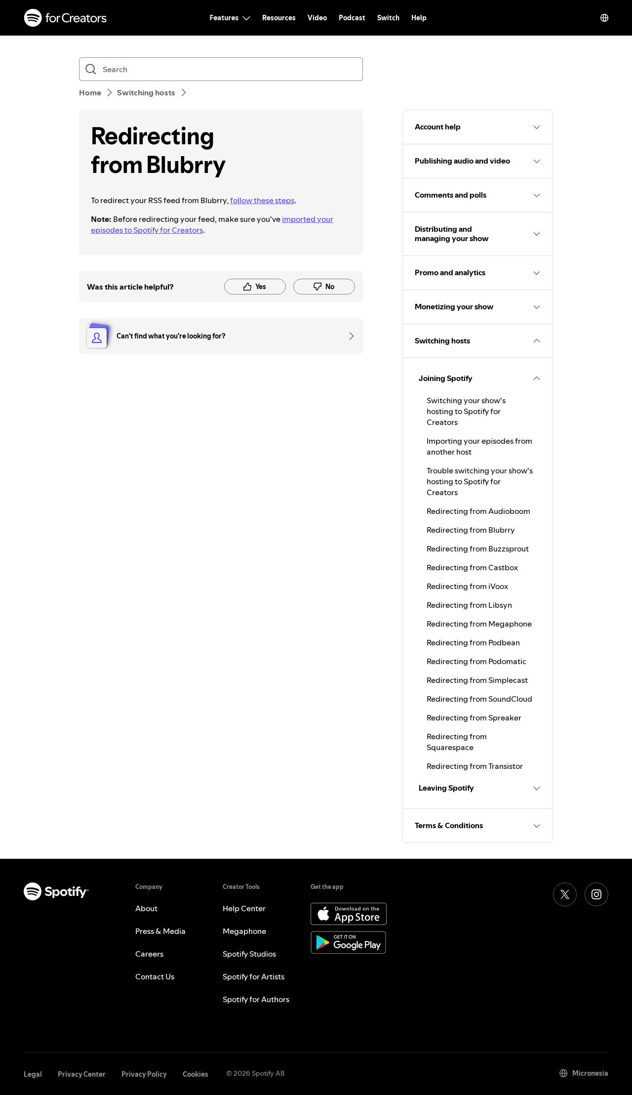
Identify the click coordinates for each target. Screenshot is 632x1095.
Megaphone (244, 931)
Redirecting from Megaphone (479, 623)
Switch (388, 18)
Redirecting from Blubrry (471, 529)
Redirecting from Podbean (473, 642)
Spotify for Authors (256, 999)
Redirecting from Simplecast (477, 679)
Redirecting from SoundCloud (479, 698)
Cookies (195, 1074)
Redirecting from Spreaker (474, 717)
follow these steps (262, 200)
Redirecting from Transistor (475, 765)
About (146, 908)
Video (317, 18)
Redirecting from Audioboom (478, 510)
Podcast (352, 18)
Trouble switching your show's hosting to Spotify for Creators (480, 481)
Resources (279, 18)
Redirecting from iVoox (467, 586)
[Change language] (604, 18)
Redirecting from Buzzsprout (478, 548)
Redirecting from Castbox (472, 567)
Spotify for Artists (253, 976)
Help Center (244, 908)
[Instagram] (596, 894)
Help (419, 18)
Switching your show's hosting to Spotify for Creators (466, 411)
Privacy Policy (144, 1074)
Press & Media (160, 931)
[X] (565, 894)
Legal (33, 1074)
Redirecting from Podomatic (476, 661)
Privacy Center (82, 1074)
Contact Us (154, 976)
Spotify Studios (249, 953)
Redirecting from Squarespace (457, 742)
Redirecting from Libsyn (469, 604)
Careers (149, 953)
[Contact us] (348, 336)
